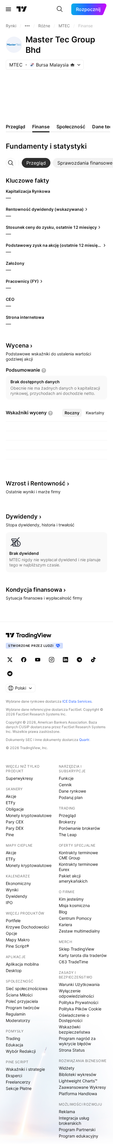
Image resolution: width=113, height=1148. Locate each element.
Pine (10, 834)
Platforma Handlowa (78, 1093)
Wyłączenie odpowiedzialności (76, 993)
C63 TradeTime (73, 961)
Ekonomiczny (18, 883)
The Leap (68, 834)
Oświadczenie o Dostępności (74, 1018)
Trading (13, 1038)
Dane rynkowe (72, 791)
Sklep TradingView (76, 949)
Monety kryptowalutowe (29, 815)
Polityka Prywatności (78, 1002)
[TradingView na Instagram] (52, 660)
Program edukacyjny (78, 1135)
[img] (72, 64)
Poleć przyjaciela (22, 1001)
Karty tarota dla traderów (83, 955)
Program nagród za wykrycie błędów (77, 1041)
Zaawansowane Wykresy (82, 1087)
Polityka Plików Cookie (80, 1008)
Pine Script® (17, 946)
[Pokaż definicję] (43, 370)
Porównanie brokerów (79, 828)
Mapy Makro (18, 939)
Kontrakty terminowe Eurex (78, 867)
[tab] (36, 163)
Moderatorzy (18, 1020)
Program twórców (22, 1007)
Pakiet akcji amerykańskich (73, 878)
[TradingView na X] (10, 660)
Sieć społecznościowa (27, 988)
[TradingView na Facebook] (24, 660)
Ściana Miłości (19, 994)
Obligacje (15, 809)
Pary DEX (14, 828)
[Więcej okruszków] (27, 25)
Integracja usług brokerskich (74, 1120)
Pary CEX (14, 821)
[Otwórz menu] (8, 9)
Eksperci (14, 1075)
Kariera (65, 924)
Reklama (67, 1111)
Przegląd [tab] (15, 126)
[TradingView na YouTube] (38, 660)
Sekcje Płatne (19, 1088)
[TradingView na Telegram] (79, 660)
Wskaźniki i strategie (25, 1069)
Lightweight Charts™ (78, 1080)
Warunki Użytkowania (79, 984)
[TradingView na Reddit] (10, 674)
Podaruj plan (71, 797)
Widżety (66, 1068)
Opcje (11, 933)
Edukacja (14, 1044)
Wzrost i (35, 483)
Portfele (13, 920)
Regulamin (15, 1014)
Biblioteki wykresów (77, 1074)
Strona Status (72, 1050)
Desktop (14, 970)
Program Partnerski (77, 1129)
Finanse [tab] (41, 126)
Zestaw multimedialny (79, 931)
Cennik (65, 784)
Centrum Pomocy (75, 918)
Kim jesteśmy (71, 899)
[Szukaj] (59, 9)
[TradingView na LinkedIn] (65, 660)
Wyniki (12, 889)
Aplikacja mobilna (22, 964)
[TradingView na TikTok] (93, 660)
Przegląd (67, 815)
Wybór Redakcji (21, 1051)
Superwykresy (19, 778)
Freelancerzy (18, 1081)
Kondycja (34, 589)
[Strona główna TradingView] (22, 9)
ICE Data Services (77, 701)
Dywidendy (16, 896)
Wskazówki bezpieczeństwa (74, 1029)
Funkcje (66, 778)
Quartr (84, 739)
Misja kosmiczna (74, 905)
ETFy (10, 802)
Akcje (11, 796)
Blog (63, 911)
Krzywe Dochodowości (27, 926)
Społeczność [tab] (71, 126)
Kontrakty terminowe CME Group (78, 855)
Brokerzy (67, 821)
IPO (9, 902)
